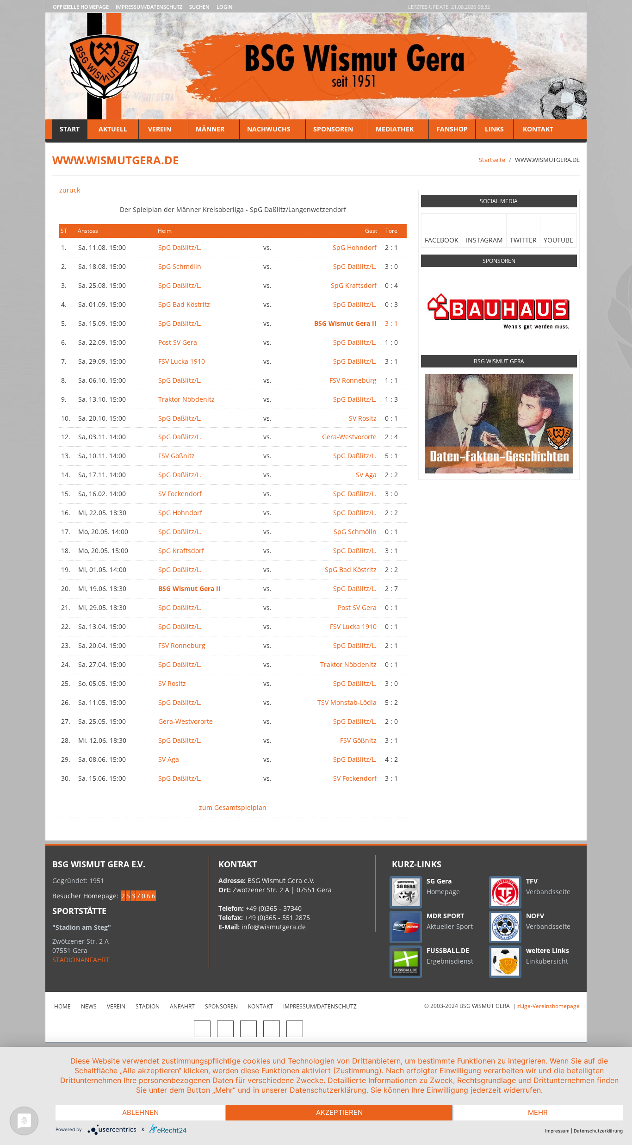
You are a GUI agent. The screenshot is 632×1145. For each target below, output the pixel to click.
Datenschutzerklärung (598, 1130)
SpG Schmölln (179, 266)
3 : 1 (391, 323)
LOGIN (225, 6)
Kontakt (537, 128)
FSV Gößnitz (176, 455)
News (89, 1006)
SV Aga (366, 474)
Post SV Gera (177, 342)
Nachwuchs (269, 128)
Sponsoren (333, 128)
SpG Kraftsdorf (354, 285)
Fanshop (452, 128)
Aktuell (113, 128)
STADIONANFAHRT (81, 959)
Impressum (557, 1130)
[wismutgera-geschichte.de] (499, 423)
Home (62, 1006)
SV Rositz (363, 418)
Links (494, 128)
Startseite (492, 160)
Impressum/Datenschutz (149, 6)
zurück (69, 190)
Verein (159, 128)
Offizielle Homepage (81, 6)
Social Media (499, 201)
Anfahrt (182, 1006)
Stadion (148, 1006)
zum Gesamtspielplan (232, 807)
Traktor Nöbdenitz (186, 399)
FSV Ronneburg (353, 380)
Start (70, 128)
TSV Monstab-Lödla (347, 702)
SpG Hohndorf (355, 247)
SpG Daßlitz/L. (180, 247)
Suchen (199, 6)
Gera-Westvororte (349, 436)
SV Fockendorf (180, 493)
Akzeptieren (339, 1112)
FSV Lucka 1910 (181, 361)
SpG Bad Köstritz (184, 304)
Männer (210, 128)
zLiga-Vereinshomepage (548, 1006)
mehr (538, 1112)
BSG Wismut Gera (499, 361)
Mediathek (395, 128)
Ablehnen (140, 1112)
